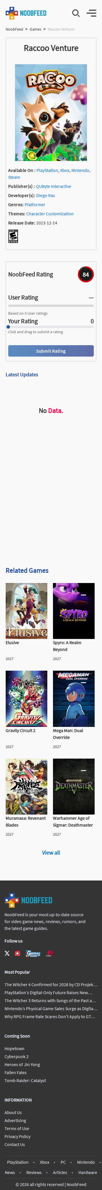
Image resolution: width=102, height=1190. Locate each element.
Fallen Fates (16, 1072)
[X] (7, 953)
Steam (14, 177)
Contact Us (15, 1144)
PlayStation (47, 170)
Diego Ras (45, 195)
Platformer (35, 204)
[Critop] (50, 953)
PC (63, 1162)
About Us (13, 1112)
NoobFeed (14, 29)
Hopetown (14, 1048)
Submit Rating (51, 351)
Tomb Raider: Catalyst (25, 1080)
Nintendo (80, 170)
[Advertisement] (51, 505)
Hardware (87, 1172)
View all (51, 852)
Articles (60, 1172)
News (10, 1172)
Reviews (34, 1172)
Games (35, 29)
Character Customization (50, 213)
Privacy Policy (17, 1136)
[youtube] (17, 953)
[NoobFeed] (26, 13)
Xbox (64, 170)
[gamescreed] (33, 953)
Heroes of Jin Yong (22, 1064)
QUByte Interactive (53, 186)
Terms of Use (17, 1128)
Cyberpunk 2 (17, 1056)
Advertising (15, 1120)
